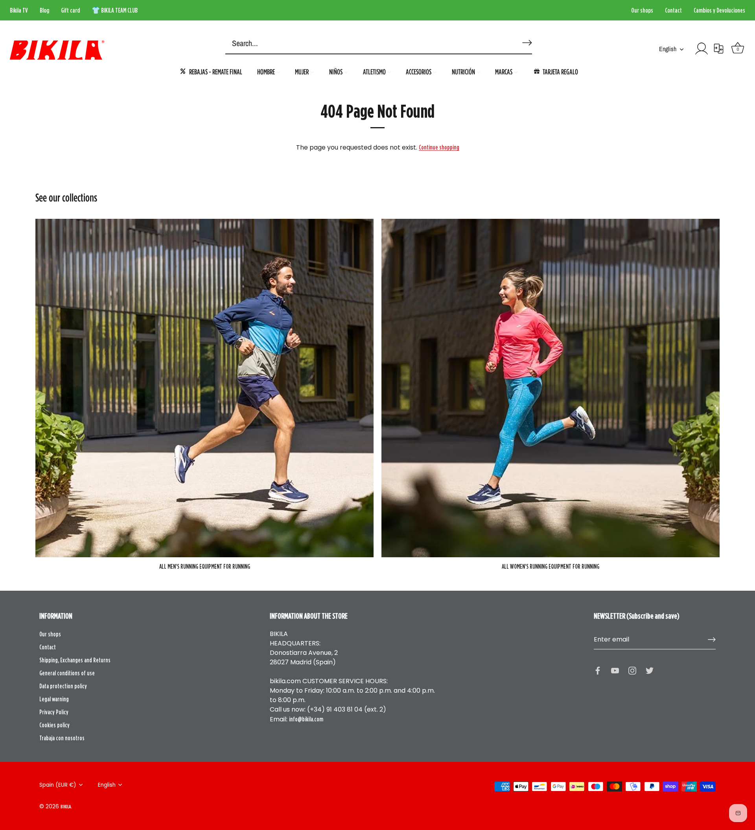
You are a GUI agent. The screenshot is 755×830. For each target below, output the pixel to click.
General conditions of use (67, 673)
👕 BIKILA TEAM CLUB (115, 10)
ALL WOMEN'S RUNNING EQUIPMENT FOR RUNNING (550, 566)
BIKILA (66, 806)
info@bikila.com (306, 719)
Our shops (642, 10)
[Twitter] (650, 670)
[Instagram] (632, 670)
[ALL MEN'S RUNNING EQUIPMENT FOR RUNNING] (204, 388)
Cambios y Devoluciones (719, 10)
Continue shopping (439, 147)
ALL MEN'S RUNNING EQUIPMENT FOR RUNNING (204, 566)
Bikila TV (19, 10)
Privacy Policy (53, 712)
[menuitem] (211, 71)
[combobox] (366, 43)
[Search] (525, 39)
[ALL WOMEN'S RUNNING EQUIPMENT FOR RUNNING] (550, 388)
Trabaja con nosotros (62, 738)
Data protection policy (63, 686)
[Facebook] (598, 670)
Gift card (70, 10)
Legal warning (54, 699)
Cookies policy (54, 725)
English (667, 49)
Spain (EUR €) (57, 785)
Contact (673, 10)
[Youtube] (615, 670)
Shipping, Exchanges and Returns (74, 660)
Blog (44, 10)
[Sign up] (712, 639)
